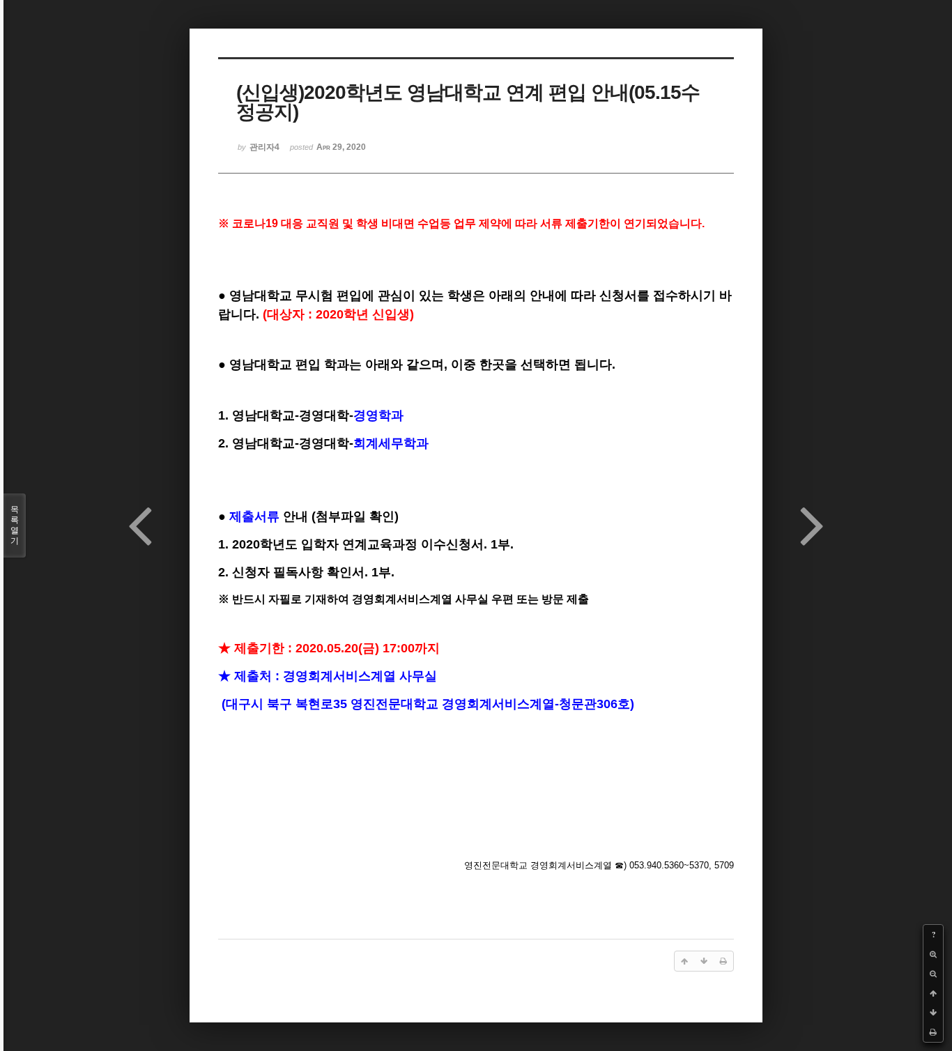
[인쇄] (933, 1032)
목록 (14, 525)
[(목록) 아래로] (933, 1012)
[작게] (933, 973)
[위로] (933, 993)
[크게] (933, 954)
